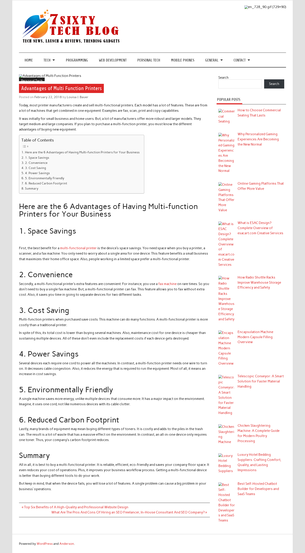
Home (29, 60)
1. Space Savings (37, 157)
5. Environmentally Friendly (44, 178)
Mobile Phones (182, 60)
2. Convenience (36, 163)
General (211, 60)
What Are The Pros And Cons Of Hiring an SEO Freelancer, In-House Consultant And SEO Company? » (129, 512)
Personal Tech (148, 60)
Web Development (113, 60)
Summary (31, 188)
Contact (240, 60)
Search (223, 78)
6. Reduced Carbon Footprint (46, 183)
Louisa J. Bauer (77, 97)
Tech (47, 60)
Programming (77, 60)
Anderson (66, 543)
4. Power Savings (37, 173)
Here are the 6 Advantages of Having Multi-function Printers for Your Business (82, 152)
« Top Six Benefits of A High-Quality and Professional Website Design (75, 507)
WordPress (45, 543)
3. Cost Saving (35, 168)
